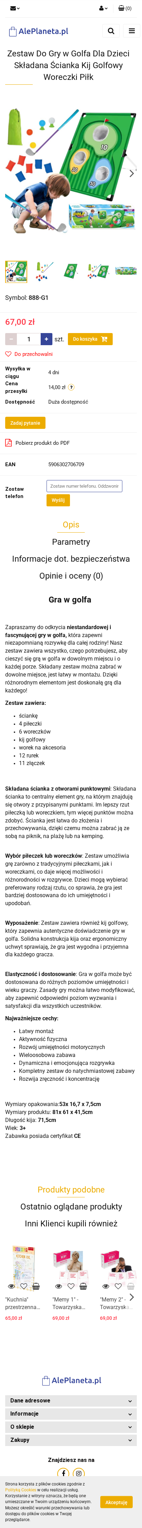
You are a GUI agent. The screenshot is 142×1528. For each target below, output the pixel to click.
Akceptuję (116, 1502)
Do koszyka (86, 339)
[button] (71, 1401)
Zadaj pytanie (25, 423)
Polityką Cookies (20, 1490)
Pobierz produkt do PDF (43, 443)
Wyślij (58, 500)
